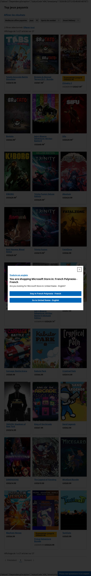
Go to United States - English (45, 300)
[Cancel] (79, 269)
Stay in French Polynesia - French (45, 293)
